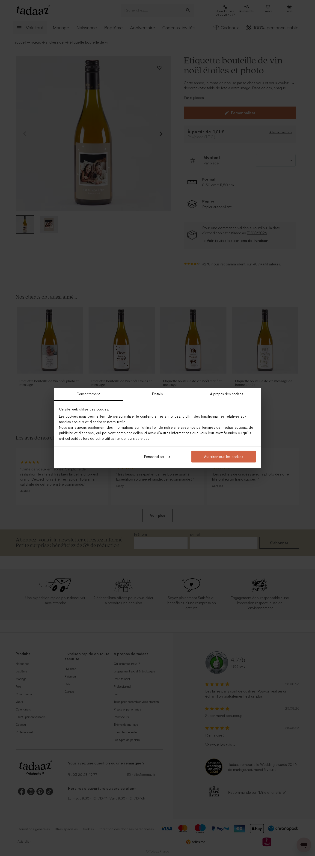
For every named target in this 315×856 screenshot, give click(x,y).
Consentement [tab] (88, 394)
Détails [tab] (157, 394)
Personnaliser (154, 456)
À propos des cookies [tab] (227, 394)
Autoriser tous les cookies (223, 456)
